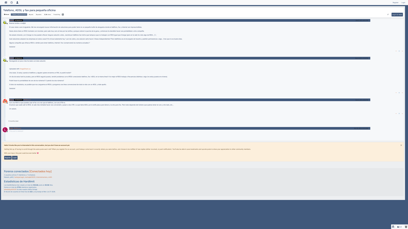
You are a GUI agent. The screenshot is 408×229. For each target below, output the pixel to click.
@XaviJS (28, 100)
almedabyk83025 (10, 189)
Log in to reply (397, 14)
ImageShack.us (25, 69)
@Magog (18, 128)
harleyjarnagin (19, 177)
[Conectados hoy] (40, 171)
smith (50, 177)
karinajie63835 (30, 177)
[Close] (401, 145)
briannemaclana (41, 177)
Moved (7, 14)
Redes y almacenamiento (20, 14)
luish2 (11, 128)
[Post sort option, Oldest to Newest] (388, 14)
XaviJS (11, 20)
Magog (11, 100)
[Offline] (6, 21)
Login (15, 157)
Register (8, 157)
